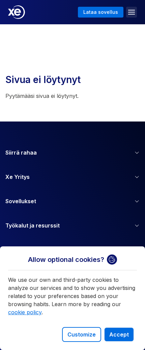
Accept (119, 334)
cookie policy (24, 312)
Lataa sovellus (100, 12)
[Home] (16, 12)
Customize (81, 334)
